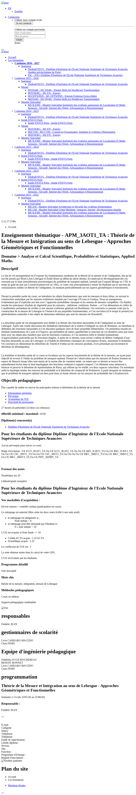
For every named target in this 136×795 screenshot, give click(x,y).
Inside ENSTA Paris (31, 120)
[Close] (2, 716)
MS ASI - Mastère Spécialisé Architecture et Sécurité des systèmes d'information (70, 206)
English (19, 11)
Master (24, 87)
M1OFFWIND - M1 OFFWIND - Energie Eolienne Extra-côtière (62, 96)
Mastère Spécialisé (31, 102)
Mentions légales (17, 785)
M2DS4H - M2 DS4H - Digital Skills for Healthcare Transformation (64, 99)
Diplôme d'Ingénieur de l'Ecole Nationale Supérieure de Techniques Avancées (49, 426)
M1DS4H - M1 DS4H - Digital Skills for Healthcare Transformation (64, 90)
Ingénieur (26, 66)
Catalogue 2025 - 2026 (27, 78)
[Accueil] (5, 2)
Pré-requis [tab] (13, 396)
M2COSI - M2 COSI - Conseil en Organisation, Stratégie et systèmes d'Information (71, 132)
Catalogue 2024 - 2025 (27, 111)
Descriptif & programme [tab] (21, 402)
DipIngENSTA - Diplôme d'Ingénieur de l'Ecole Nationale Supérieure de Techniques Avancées (78, 84)
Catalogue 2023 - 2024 (27, 147)
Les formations (16, 60)
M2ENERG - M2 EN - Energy (44, 135)
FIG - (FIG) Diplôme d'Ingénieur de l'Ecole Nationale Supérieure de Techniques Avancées (75, 75)
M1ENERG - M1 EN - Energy (44, 93)
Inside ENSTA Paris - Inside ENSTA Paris (50, 123)
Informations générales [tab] (20, 393)
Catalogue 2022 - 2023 (27, 170)
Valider (19, 40)
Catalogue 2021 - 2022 (27, 194)
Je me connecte (23, 23)
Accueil (12, 57)
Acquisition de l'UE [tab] (18, 399)
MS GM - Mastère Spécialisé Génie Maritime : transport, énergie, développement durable (74, 209)
